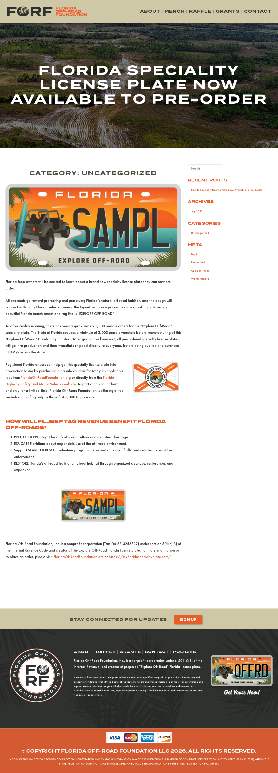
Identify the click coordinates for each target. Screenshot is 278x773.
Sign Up (188, 619)
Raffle (200, 11)
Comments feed (200, 271)
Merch (175, 11)
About (150, 11)
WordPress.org (200, 279)
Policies (185, 652)
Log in (194, 254)
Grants (228, 11)
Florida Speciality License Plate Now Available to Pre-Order (226, 190)
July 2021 (197, 211)
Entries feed (198, 262)
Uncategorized (200, 233)
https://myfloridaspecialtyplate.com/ (140, 556)
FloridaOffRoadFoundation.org (46, 377)
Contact (257, 11)
